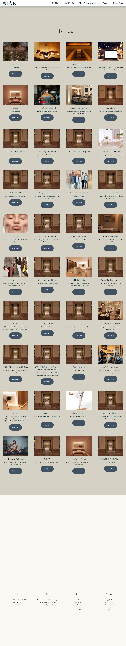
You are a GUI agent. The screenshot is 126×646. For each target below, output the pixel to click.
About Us (78, 602)
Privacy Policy (78, 610)
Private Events (118, 3)
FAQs (78, 600)
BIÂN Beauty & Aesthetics (89, 3)
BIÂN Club (56, 3)
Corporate (106, 3)
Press (78, 607)
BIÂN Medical (69, 3)
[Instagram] (109, 610)
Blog (78, 605)
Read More (15, 74)
